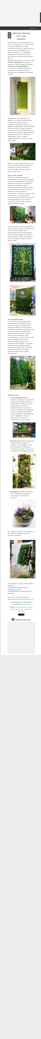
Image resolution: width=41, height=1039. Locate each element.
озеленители (19, 609)
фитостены (21, 611)
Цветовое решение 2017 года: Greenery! (21, 36)
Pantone (24, 607)
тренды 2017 (28, 609)
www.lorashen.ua (28, 599)
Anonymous (26, 604)
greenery (18, 607)
